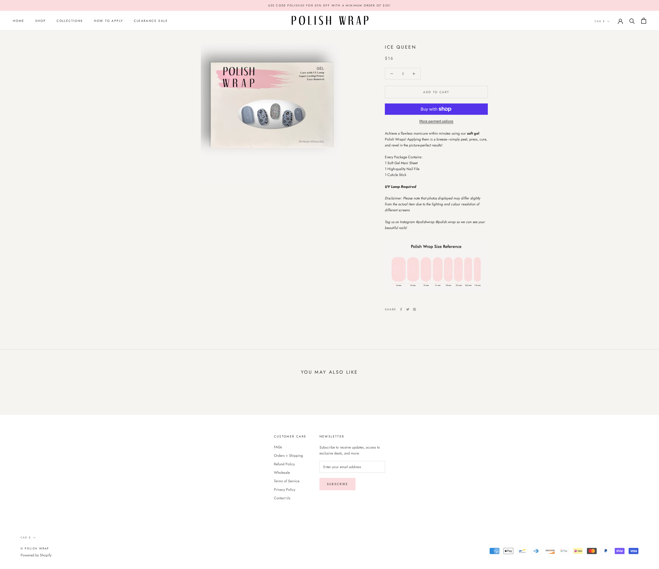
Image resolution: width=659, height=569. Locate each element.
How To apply (108, 21)
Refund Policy (284, 464)
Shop (40, 21)
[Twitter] (407, 309)
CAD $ (600, 21)
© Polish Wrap (35, 548)
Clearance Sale (151, 21)
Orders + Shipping (288, 455)
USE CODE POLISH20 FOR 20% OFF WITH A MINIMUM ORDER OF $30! (329, 5)
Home (18, 21)
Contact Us (282, 498)
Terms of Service (286, 481)
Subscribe (337, 484)
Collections (70, 21)
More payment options (436, 121)
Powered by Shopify (36, 555)
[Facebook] (401, 309)
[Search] (632, 20)
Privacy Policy (284, 489)
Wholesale (282, 472)
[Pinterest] (414, 309)
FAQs (278, 447)
